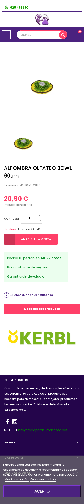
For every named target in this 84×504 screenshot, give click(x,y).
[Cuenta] (78, 7)
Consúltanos (43, 295)
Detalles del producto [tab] (42, 309)
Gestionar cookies (43, 479)
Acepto (42, 491)
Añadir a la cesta (36, 239)
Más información (17, 479)
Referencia (11, 185)
